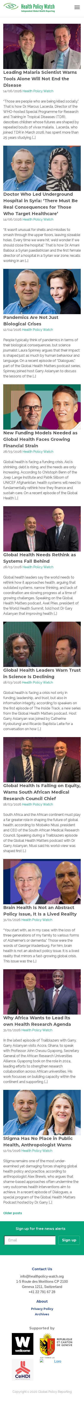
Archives (42, 1314)
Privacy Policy (42, 1309)
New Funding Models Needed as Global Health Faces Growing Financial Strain (40, 439)
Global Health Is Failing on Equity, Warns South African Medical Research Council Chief (42, 792)
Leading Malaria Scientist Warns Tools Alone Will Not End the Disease (40, 79)
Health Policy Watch (38, 91)
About (42, 1301)
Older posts (12, 1213)
